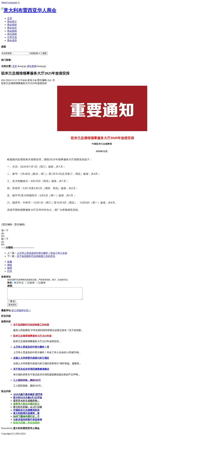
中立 (21, 282)
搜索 (44, 53)
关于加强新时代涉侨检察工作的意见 (36, 256)
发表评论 (12, 305)
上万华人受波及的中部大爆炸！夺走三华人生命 (42, 253)
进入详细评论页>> (21, 310)
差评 (43, 282)
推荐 (9, 268)
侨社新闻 (32, 66)
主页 (14, 66)
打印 (9, 271)
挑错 (9, 265)
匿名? (13, 301)
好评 (32, 282)
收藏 (9, 261)
